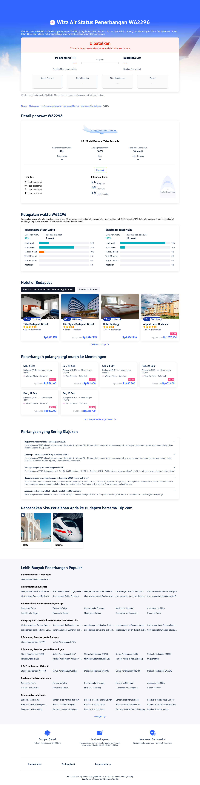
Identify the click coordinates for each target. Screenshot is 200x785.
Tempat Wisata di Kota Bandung (129, 659)
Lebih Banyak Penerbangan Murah (98, 419)
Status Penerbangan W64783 (96, 671)
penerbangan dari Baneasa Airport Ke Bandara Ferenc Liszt (131, 625)
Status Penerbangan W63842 (159, 671)
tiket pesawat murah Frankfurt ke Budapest (36, 591)
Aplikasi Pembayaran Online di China (68, 659)
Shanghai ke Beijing (92, 613)
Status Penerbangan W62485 (128, 671)
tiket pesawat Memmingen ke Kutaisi (36, 579)
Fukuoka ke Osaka (60, 613)
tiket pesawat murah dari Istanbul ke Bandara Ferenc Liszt (163, 630)
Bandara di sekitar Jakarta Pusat (66, 700)
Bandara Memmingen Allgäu (65, 69)
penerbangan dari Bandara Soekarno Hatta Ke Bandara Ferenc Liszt (100, 625)
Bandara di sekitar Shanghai (127, 700)
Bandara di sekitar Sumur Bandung (130, 709)
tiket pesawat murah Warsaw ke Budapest (163, 596)
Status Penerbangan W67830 (33, 671)
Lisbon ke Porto (154, 613)
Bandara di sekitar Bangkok (64, 705)
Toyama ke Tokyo (60, 608)
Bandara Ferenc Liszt (132, 69)
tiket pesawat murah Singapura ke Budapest (68, 591)
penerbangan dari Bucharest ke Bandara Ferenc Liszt (68, 630)
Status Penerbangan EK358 (32, 654)
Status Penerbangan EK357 (64, 654)
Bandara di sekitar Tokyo (94, 705)
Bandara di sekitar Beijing (31, 709)
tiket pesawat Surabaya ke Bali (97, 659)
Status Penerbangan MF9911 (33, 642)
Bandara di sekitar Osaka (94, 709)
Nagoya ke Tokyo (28, 608)
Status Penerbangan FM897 (64, 642)
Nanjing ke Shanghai (124, 608)
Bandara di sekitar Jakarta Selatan (98, 700)
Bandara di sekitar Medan (158, 709)
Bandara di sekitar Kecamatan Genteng (163, 705)
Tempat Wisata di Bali (30, 659)
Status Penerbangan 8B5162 (96, 654)
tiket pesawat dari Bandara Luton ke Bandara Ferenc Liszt (68, 625)
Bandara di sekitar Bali (30, 700)
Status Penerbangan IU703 (127, 654)
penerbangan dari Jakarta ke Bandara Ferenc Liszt (100, 630)
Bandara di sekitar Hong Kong (65, 709)
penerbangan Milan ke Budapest (129, 591)
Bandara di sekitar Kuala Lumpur (160, 700)
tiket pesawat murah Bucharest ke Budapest (100, 596)
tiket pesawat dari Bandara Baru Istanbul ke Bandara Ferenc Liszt (163, 625)
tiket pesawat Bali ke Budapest (66, 596)
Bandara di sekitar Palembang (128, 705)
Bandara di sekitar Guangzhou (33, 705)
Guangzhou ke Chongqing (127, 613)
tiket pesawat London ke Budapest (162, 591)
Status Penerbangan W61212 (64, 671)
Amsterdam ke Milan (156, 608)
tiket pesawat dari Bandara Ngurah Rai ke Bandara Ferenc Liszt (36, 625)
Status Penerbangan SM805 (159, 654)
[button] (175, 4)
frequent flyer (153, 659)
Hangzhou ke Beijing (30, 613)
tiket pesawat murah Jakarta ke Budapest (100, 591)
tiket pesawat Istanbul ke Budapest (131, 596)
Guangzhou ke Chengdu (94, 608)
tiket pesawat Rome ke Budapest (35, 596)
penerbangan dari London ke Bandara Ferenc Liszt (36, 630)
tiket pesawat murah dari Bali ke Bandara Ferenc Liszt (131, 630)
